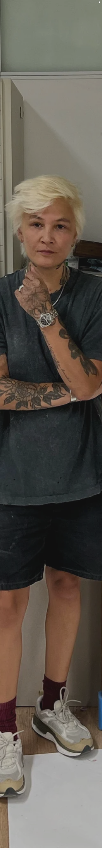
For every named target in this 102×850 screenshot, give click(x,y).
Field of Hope (51, 2)
